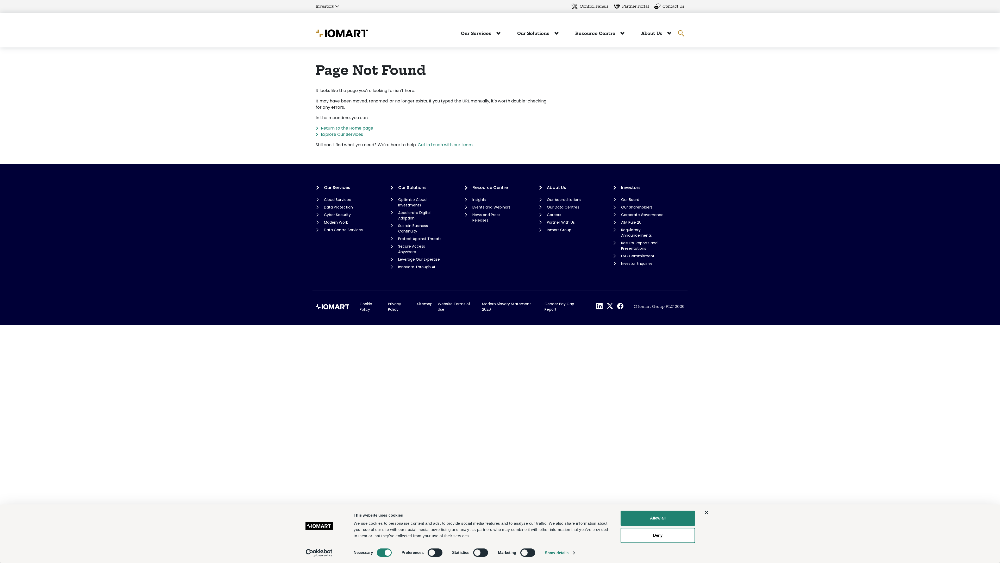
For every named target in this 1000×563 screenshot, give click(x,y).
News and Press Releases (486, 217)
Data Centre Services (343, 229)
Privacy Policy (394, 306)
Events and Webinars (491, 207)
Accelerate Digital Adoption (414, 215)
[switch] (435, 552)
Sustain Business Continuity (413, 228)
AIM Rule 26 (631, 222)
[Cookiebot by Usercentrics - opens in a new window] (319, 553)
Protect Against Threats (419, 238)
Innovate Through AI (416, 267)
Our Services (477, 33)
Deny (657, 535)
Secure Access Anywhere (411, 249)
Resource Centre (596, 33)
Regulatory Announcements (636, 232)
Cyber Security (337, 214)
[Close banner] (706, 512)
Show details (556, 552)
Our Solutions (534, 33)
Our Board (630, 199)
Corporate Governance (642, 214)
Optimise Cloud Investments (412, 202)
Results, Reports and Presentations (639, 245)
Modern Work (336, 222)
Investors (325, 6)
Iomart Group (559, 229)
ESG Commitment (637, 256)
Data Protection (338, 207)
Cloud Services (337, 199)
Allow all (658, 518)
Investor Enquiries (637, 263)
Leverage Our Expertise (419, 259)
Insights (479, 199)
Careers (554, 214)
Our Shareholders (637, 207)
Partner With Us (561, 222)
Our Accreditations (564, 199)
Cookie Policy (366, 306)
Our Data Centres (563, 207)
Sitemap (425, 304)
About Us (652, 33)
